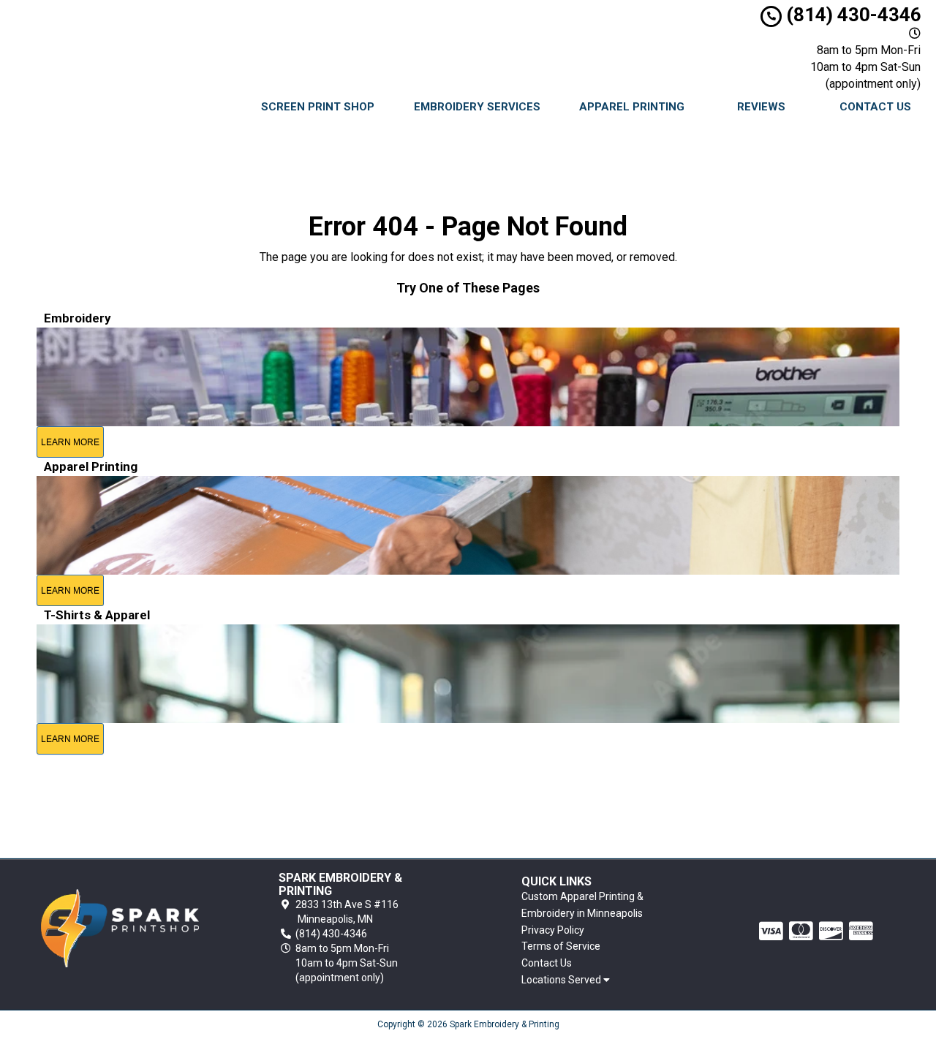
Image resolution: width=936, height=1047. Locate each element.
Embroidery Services (477, 106)
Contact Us (875, 106)
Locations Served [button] (562, 980)
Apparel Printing (631, 106)
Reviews (761, 106)
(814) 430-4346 (851, 15)
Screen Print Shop (317, 106)
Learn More (70, 442)
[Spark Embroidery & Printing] (120, 928)
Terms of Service (560, 946)
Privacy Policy (552, 930)
